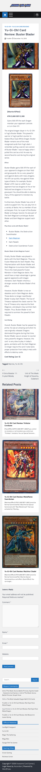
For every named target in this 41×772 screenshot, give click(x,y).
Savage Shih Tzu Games (9, 742)
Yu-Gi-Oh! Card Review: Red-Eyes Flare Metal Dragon (18, 704)
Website (5, 654)
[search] (37, 14)
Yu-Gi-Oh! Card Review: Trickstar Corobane (17, 424)
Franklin (9, 38)
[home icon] (5, 14)
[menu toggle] (11, 15)
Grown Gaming (7, 753)
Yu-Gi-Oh (19, 364)
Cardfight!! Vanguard (8, 727)
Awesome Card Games (25, 763)
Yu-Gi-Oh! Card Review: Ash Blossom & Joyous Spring (18, 716)
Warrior (11, 364)
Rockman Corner (7, 756)
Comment (6, 602)
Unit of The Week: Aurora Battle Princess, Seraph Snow (19, 694)
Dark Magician (14, 238)
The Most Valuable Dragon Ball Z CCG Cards (21, 699)
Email (5, 643)
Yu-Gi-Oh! (8, 26)
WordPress (6, 769)
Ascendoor (18, 766)
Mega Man (5, 739)
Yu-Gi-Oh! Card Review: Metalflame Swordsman (18, 498)
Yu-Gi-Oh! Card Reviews (20, 26)
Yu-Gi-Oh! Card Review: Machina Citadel (20, 571)
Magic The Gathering (9, 735)
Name (5, 632)
